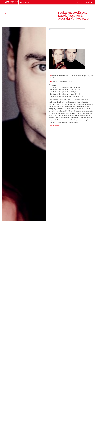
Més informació (54, 126)
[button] (89, 2)
